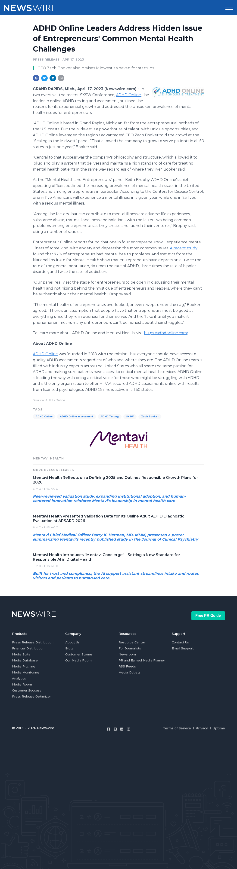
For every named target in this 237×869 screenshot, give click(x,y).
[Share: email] (61, 78)
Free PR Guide (208, 616)
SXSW (130, 416)
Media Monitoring (25, 672)
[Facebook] (108, 729)
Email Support (183, 648)
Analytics (19, 678)
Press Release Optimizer (31, 696)
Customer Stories (79, 654)
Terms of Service (177, 728)
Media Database (25, 660)
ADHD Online (128, 95)
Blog (69, 648)
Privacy (202, 728)
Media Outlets (129, 672)
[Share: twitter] (44, 78)
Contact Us (180, 642)
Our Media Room (78, 660)
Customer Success (26, 690)
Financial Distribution (28, 648)
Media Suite (21, 654)
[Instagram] (128, 729)
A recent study (183, 248)
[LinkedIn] (121, 729)
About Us (72, 642)
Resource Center (131, 642)
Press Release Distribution (32, 642)
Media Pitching (23, 666)
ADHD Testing (109, 416)
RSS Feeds (127, 666)
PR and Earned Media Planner (141, 660)
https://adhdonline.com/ (165, 333)
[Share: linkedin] (53, 78)
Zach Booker (150, 416)
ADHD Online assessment (76, 416)
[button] (229, 7)
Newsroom (127, 654)
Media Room (22, 684)
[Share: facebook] (36, 78)
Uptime (218, 728)
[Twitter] (115, 729)
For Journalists (129, 648)
